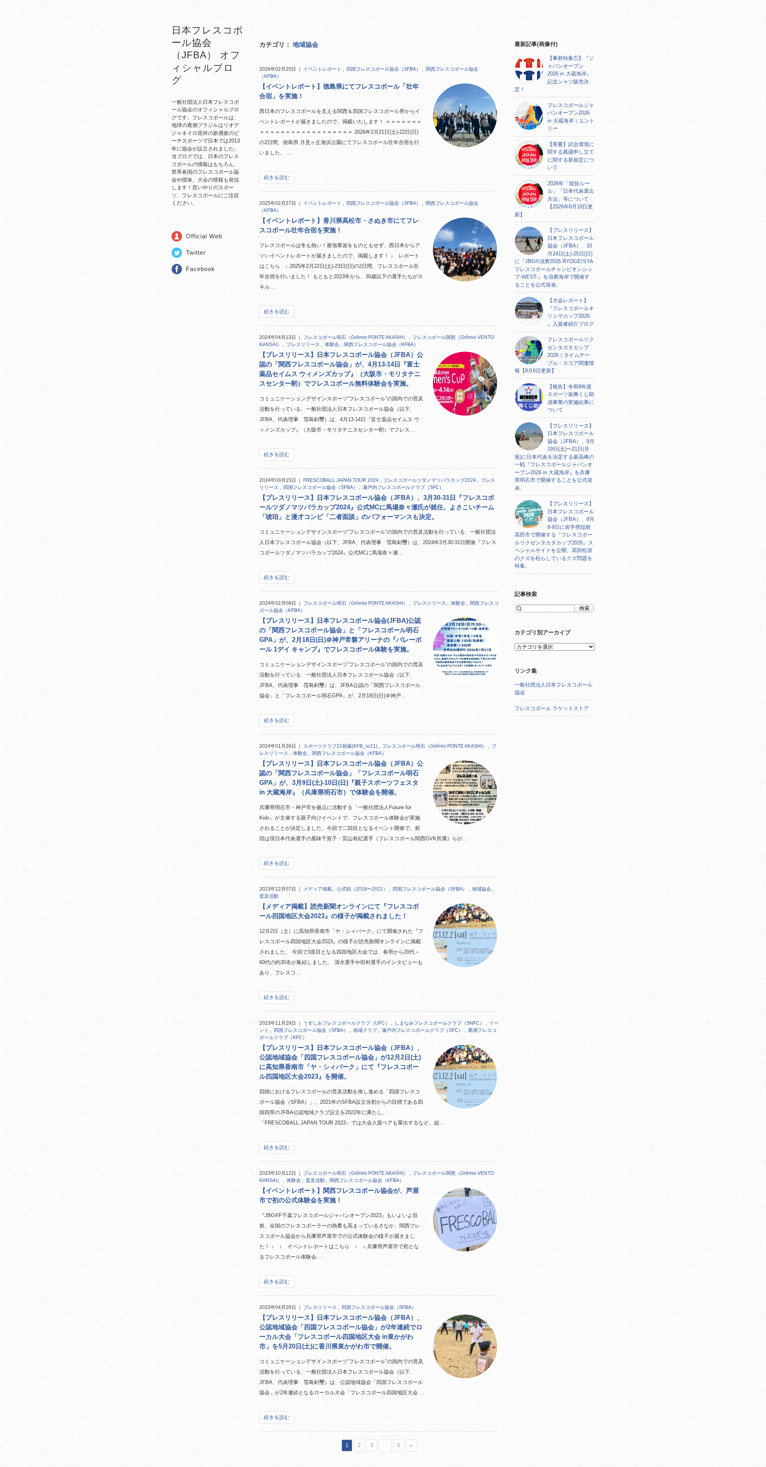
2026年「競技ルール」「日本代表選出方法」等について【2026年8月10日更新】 (554, 199)
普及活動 (268, 896)
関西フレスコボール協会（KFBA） (381, 344)
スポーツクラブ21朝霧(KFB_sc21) (341, 746)
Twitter (196, 252)
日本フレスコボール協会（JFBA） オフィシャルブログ (207, 55)
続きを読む (277, 177)
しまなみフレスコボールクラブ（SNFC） (440, 1023)
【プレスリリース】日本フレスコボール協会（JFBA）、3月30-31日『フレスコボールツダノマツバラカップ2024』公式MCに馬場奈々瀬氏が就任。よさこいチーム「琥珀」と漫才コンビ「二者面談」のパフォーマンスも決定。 (376, 507)
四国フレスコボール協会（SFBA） (384, 69)
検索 (584, 608)
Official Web (204, 236)
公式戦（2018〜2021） (363, 889)
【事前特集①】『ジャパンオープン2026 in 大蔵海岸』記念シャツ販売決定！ (554, 73)
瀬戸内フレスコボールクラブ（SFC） (403, 487)
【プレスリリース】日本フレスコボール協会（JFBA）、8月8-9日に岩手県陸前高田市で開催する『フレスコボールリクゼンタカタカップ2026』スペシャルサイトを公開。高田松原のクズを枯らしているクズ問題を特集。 (554, 535)
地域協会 (305, 44)
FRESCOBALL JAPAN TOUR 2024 (341, 480)
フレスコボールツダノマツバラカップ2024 (430, 480)
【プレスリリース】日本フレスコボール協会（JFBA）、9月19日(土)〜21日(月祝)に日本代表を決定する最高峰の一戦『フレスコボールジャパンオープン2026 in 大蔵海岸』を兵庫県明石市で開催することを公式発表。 (554, 457)
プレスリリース (303, 344)
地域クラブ (365, 1030)
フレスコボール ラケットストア (552, 708)
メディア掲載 (318, 889)
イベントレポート (323, 69)
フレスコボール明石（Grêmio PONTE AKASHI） (356, 337)
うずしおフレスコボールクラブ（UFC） (347, 1023)
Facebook (200, 268)
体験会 (332, 344)
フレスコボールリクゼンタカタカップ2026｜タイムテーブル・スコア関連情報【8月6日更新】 (554, 355)
